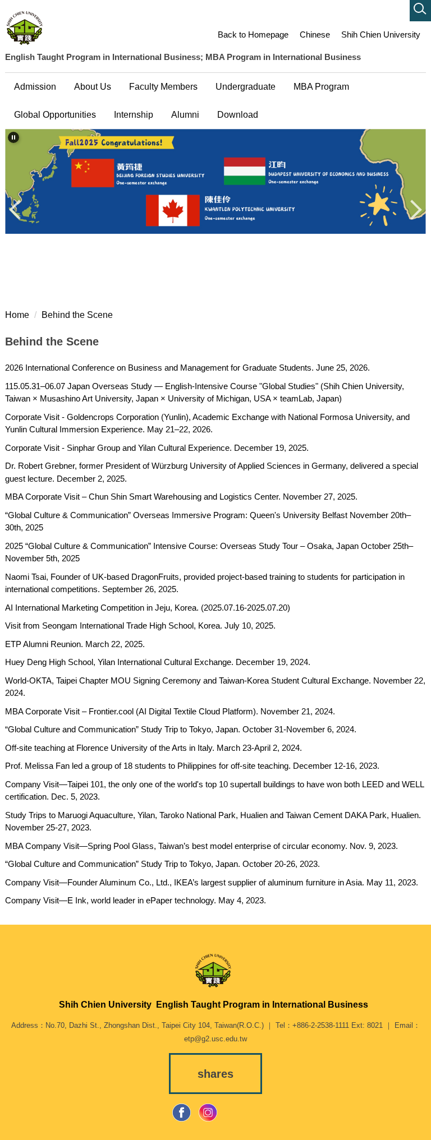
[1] (27, 28)
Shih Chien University (380, 34)
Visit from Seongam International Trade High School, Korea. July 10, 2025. (140, 625)
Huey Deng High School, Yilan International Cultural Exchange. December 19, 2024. (157, 662)
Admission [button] (35, 86)
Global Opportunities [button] (55, 114)
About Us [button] (92, 86)
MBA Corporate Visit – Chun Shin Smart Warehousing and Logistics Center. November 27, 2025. (181, 496)
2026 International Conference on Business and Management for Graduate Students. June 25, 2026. (187, 367)
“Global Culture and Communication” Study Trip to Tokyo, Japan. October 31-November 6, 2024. (180, 729)
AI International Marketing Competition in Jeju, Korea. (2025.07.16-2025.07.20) (147, 607)
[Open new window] (181, 1112)
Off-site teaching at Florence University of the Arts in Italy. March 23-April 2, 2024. (153, 748)
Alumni (185, 114)
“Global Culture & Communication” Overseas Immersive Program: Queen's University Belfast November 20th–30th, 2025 (208, 521)
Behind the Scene (77, 315)
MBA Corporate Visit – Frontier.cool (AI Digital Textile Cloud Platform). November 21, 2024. (170, 711)
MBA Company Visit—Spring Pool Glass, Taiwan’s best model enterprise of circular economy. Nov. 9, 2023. (201, 846)
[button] (420, 10)
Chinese (315, 34)
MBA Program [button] (321, 86)
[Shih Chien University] (216, 971)
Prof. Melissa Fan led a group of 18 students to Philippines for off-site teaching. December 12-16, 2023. (192, 765)
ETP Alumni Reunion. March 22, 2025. (75, 644)
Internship (133, 114)
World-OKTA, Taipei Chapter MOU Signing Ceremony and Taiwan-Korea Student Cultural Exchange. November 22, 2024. (215, 687)
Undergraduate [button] (246, 86)
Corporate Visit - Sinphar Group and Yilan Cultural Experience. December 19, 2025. (157, 448)
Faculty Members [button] (163, 86)
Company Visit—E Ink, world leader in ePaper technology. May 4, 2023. (135, 900)
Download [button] (237, 114)
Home (17, 315)
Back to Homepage (253, 34)
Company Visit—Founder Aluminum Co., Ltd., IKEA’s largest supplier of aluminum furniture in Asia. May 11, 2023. (211, 882)
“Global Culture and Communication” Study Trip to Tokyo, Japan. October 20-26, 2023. (162, 864)
